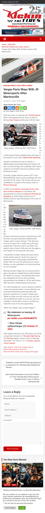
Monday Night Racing (32, 336)
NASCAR (23, 349)
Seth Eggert (21, 101)
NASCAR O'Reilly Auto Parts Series (17, 85)
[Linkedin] (13, 108)
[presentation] (38, 459)
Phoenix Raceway (10, 185)
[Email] (25, 108)
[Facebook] (9, 108)
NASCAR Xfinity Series (11, 352)
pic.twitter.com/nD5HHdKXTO (22, 318)
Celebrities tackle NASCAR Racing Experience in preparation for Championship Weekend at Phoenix (23, 365)
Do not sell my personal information (19, 503)
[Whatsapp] (21, 108)
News (14, 485)
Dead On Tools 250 (14, 347)
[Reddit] (17, 108)
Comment (7, 420)
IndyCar (7, 485)
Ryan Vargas (14, 120)
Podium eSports (34, 341)
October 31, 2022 (9, 101)
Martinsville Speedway (31, 158)
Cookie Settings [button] (10, 508)
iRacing (9, 338)
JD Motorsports (34, 115)
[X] (5, 108)
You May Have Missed (14, 459)
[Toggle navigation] (5, 39)
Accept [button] (22, 508)
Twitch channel (9, 343)
